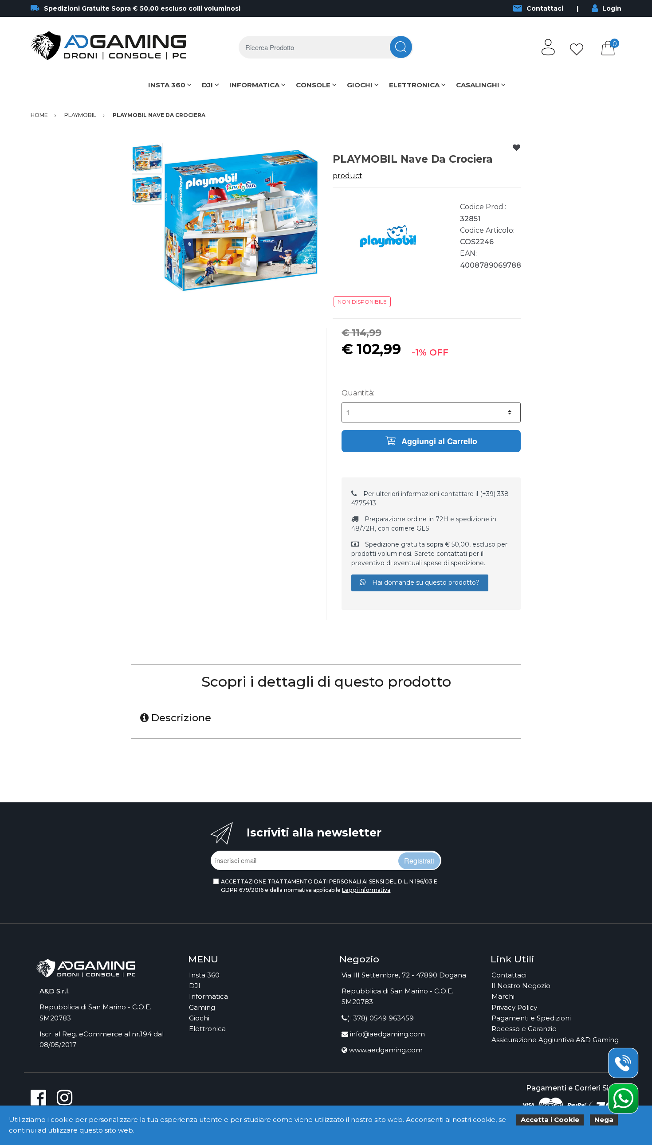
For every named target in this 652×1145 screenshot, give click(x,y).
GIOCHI (360, 85)
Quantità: (358, 393)
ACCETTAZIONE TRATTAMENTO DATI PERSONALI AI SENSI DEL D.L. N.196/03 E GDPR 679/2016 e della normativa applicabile (329, 885)
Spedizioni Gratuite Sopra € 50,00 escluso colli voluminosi (142, 8)
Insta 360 (204, 975)
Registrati (419, 861)
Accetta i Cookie (550, 1119)
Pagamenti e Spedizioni (531, 1018)
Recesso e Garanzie (524, 1028)
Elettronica (207, 1028)
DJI (207, 85)
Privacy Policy (514, 1007)
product (347, 176)
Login (611, 8)
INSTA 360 (166, 85)
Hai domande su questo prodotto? (424, 582)
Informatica (208, 996)
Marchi (503, 996)
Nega (603, 1119)
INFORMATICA (254, 85)
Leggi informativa (366, 890)
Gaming (202, 1007)
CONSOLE (313, 85)
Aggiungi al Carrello (438, 441)
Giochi (199, 1018)
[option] (241, 220)
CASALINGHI (477, 85)
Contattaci (544, 8)
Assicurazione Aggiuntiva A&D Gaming (555, 1040)
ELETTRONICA (414, 85)
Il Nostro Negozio (520, 985)
